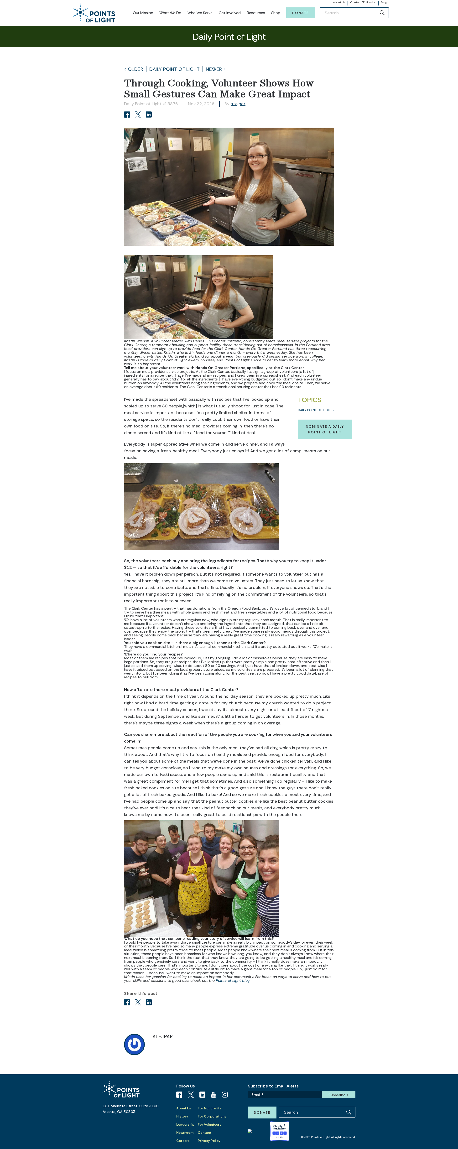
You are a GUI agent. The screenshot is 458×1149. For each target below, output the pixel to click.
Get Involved (230, 12)
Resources (256, 12)
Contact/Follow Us (363, 2)
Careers (182, 1141)
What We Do (170, 12)
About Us (339, 2)
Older (135, 69)
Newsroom (184, 1132)
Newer (214, 69)
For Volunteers (209, 1124)
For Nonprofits (209, 1108)
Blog (383, 2)
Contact (204, 1132)
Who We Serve (200, 12)
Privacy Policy (209, 1141)
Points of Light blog (233, 980)
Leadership (185, 1124)
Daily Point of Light (174, 69)
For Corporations (212, 1116)
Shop (275, 12)
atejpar (238, 104)
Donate (300, 13)
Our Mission (143, 12)
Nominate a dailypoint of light (325, 429)
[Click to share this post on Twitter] (138, 115)
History (182, 1116)
